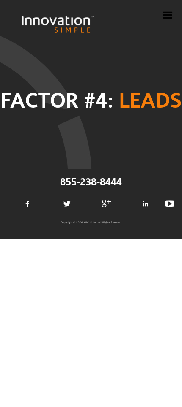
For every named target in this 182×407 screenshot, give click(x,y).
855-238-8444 (91, 182)
